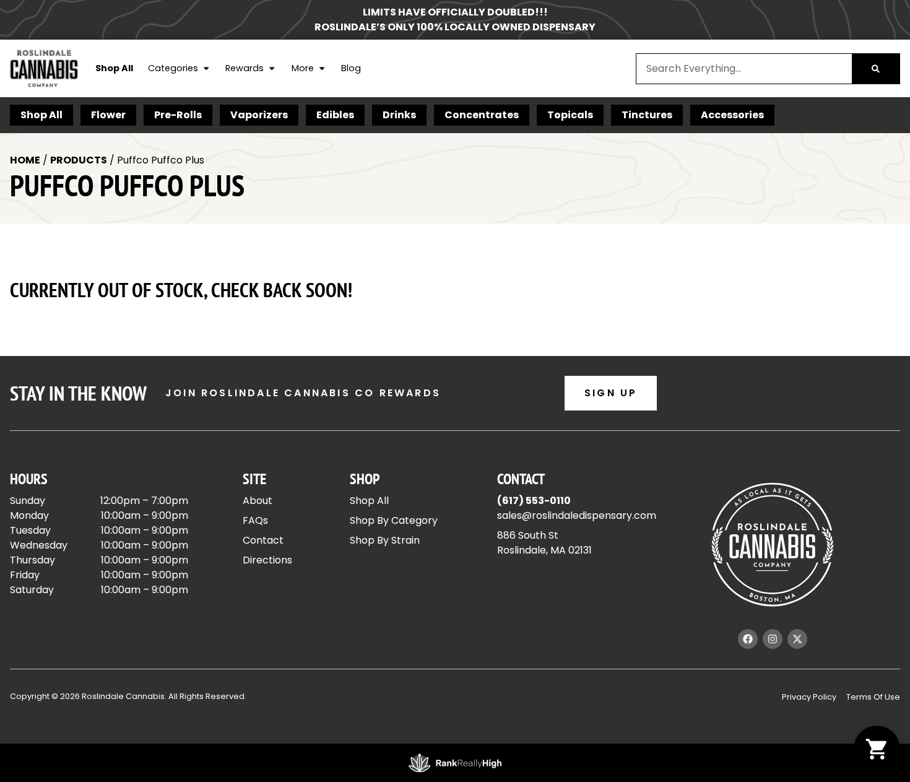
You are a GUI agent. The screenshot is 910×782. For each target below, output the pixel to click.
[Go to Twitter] (797, 639)
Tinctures (647, 115)
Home (25, 160)
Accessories (732, 115)
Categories (173, 68)
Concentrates (481, 115)
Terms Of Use (873, 697)
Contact (263, 540)
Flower (108, 115)
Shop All (114, 68)
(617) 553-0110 (534, 500)
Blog (351, 68)
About (257, 500)
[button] (877, 749)
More (303, 68)
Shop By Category (394, 520)
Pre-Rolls (178, 115)
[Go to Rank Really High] (455, 763)
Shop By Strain (385, 540)
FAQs (255, 520)
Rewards (244, 68)
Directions (267, 560)
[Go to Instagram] (772, 639)
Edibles (335, 115)
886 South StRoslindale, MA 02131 (544, 542)
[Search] (875, 69)
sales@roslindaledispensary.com (576, 515)
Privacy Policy (809, 697)
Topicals (570, 115)
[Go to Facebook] (748, 639)
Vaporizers (259, 115)
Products (78, 160)
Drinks (399, 115)
